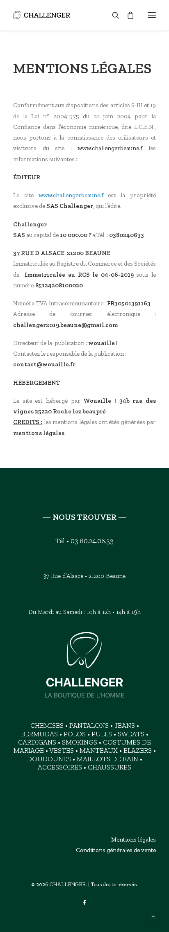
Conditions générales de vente (116, 850)
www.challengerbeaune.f (110, 148)
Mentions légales (133, 839)
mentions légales (38, 433)
